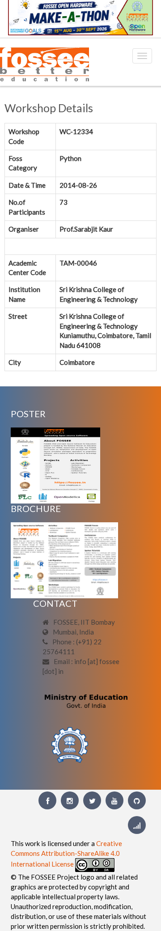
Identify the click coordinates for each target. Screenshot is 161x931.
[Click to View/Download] (55, 465)
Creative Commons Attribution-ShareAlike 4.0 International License (66, 853)
